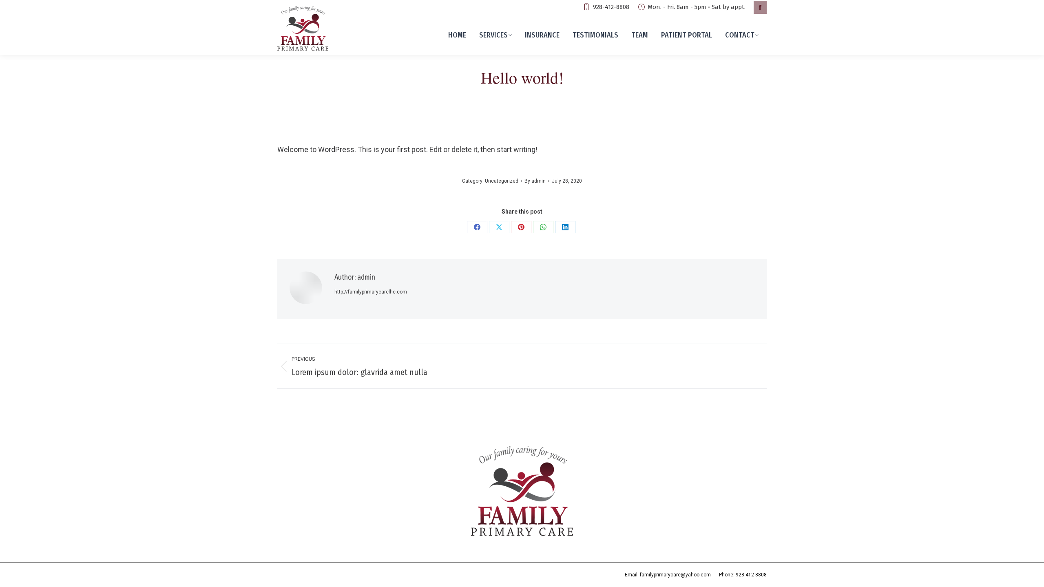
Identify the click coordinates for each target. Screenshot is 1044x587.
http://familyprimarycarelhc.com (370, 292)
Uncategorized (501, 181)
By (535, 181)
